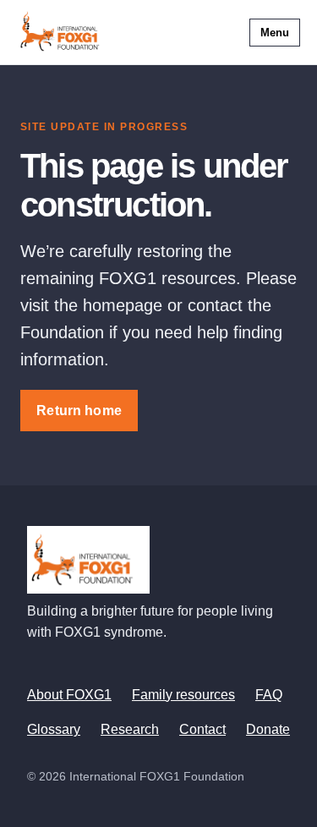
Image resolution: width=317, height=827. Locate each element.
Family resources (183, 694)
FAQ (268, 694)
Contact (202, 729)
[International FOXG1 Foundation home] (64, 32)
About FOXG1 (69, 694)
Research (130, 729)
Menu (274, 32)
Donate (268, 729)
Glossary (53, 729)
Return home (79, 410)
